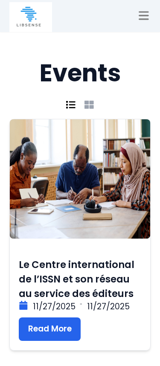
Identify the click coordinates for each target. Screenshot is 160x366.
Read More (50, 328)
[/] (30, 17)
